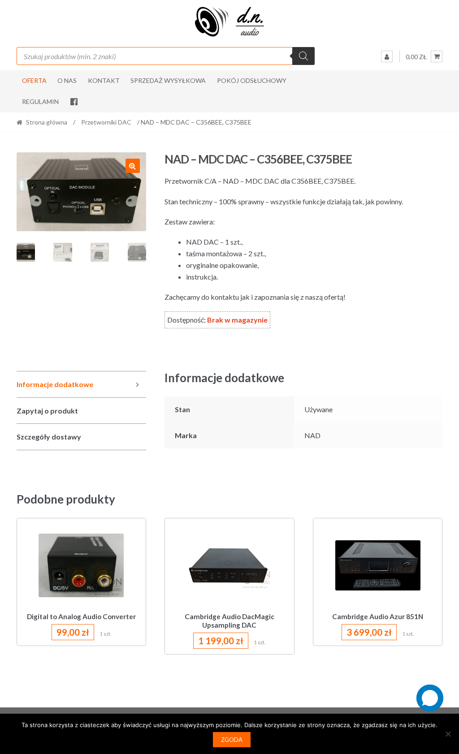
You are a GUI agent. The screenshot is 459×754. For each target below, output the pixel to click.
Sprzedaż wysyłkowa (168, 80)
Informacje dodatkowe (55, 384)
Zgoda (231, 739)
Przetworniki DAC (106, 122)
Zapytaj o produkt (47, 410)
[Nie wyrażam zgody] (447, 733)
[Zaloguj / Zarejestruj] (387, 56)
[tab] (81, 384)
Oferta (34, 80)
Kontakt (104, 80)
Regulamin (40, 101)
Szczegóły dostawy (49, 436)
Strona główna (46, 122)
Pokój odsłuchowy (251, 80)
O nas (67, 80)
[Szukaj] (303, 56)
